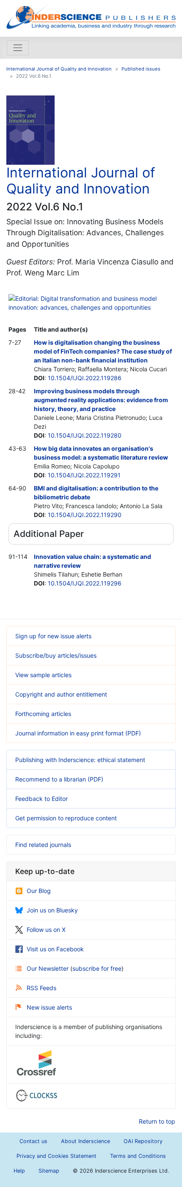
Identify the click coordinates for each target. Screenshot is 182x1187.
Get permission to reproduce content (66, 818)
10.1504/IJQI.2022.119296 (84, 583)
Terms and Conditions (138, 1156)
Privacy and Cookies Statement (57, 1156)
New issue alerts (49, 1007)
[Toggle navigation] (18, 47)
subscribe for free (96, 968)
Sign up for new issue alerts (53, 636)
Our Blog (39, 890)
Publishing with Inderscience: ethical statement (80, 759)
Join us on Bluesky (52, 910)
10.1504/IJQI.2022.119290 (84, 514)
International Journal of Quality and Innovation (59, 69)
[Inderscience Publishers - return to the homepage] (91, 15)
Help (19, 1171)
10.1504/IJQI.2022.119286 (84, 377)
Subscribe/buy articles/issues (56, 655)
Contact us (33, 1141)
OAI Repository (143, 1141)
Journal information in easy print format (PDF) (78, 733)
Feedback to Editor (41, 798)
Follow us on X (46, 929)
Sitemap (49, 1171)
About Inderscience (85, 1141)
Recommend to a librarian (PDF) (59, 779)
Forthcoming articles (43, 713)
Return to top (157, 1121)
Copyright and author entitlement (61, 694)
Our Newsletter (48, 968)
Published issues (140, 69)
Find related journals (43, 844)
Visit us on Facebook (55, 949)
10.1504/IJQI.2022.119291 (84, 475)
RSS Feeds (41, 987)
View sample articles (43, 674)
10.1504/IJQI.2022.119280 (84, 435)
